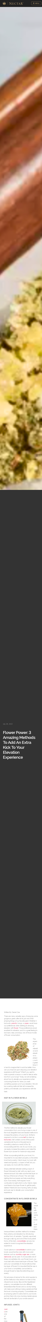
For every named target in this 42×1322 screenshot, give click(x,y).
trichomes (7, 1140)
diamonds (7, 1257)
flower (16, 1028)
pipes (27, 1023)
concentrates (21, 1241)
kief (24, 1137)
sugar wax (25, 1254)
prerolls (14, 1023)
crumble (19, 1254)
